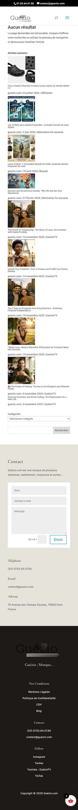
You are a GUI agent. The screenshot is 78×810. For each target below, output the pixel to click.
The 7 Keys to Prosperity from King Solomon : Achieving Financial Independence (35, 309)
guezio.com (14, 92)
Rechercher (61, 430)
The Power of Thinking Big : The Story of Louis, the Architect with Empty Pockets (37, 231)
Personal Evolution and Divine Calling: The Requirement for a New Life (37, 398)
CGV (39, 704)
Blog (39, 710)
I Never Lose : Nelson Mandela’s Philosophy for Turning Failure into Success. (38, 348)
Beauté (43, 171)
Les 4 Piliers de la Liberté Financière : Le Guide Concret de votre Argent (38, 126)
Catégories (14, 414)
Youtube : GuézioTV (39, 769)
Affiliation (46, 92)
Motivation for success (50, 132)
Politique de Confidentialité (39, 698)
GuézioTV (51, 237)
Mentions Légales (39, 691)
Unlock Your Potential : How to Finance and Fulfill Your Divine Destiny (37, 270)
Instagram (39, 756)
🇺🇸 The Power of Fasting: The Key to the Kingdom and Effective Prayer (38, 387)
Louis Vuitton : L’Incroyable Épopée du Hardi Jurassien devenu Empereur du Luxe (38, 165)
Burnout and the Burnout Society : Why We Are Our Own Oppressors (35, 192)
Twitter (39, 763)
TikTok (39, 775)
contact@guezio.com (20, 586)
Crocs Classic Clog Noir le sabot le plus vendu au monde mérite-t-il (39, 87)
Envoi (58, 539)
